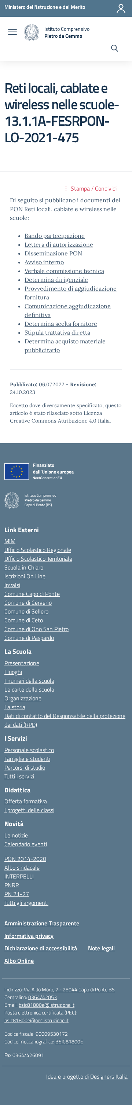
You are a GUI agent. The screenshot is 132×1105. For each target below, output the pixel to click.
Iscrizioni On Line (24, 576)
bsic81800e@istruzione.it (46, 1005)
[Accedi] (121, 8)
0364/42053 (42, 997)
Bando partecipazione (55, 235)
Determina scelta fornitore (61, 323)
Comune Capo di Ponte (32, 593)
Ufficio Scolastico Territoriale (38, 558)
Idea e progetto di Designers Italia (87, 1076)
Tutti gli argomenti (26, 902)
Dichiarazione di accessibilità (40, 948)
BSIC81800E (69, 1041)
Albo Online (19, 960)
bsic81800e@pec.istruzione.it (36, 1020)
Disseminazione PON (53, 253)
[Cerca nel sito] (114, 49)
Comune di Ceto (23, 620)
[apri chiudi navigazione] (12, 32)
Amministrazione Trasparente (41, 923)
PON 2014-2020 (25, 858)
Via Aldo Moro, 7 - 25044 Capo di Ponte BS (69, 989)
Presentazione (21, 663)
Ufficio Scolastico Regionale (37, 549)
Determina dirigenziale (56, 279)
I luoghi (13, 671)
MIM (9, 541)
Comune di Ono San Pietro (36, 629)
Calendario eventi (25, 844)
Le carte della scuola (29, 689)
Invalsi (12, 585)
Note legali (101, 948)
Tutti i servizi (19, 776)
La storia (14, 707)
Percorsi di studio (24, 767)
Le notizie (16, 835)
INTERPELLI (19, 876)
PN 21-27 (16, 893)
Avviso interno (44, 262)
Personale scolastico (29, 749)
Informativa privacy (29, 935)
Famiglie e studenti (27, 758)
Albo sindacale (22, 867)
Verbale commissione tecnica (64, 271)
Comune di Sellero (26, 611)
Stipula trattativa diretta (57, 332)
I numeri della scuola (29, 680)
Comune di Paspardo (29, 637)
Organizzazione (22, 698)
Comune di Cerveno (28, 602)
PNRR (11, 885)
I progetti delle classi (29, 810)
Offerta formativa (25, 801)
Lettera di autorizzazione (59, 244)
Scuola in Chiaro (23, 567)
